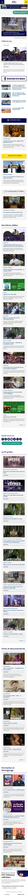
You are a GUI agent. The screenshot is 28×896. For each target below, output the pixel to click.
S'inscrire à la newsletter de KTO (12, 443)
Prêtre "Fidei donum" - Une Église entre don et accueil (13, 669)
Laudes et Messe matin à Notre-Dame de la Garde (13, 585)
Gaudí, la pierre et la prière (10, 723)
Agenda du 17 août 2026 (9, 294)
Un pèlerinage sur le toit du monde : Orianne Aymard (12, 844)
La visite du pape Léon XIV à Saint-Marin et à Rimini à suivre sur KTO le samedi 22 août (19, 87)
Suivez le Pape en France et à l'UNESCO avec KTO (19, 101)
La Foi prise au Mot (7, 814)
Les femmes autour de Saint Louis (11, 32)
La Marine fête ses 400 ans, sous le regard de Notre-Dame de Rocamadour (13, 63)
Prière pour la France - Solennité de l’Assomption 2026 (12, 343)
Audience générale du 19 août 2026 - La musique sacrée (13, 270)
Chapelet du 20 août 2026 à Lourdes (13, 634)
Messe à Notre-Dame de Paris (10, 469)
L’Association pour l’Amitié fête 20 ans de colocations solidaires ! (13, 368)
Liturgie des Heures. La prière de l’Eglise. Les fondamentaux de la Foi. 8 (14, 816)
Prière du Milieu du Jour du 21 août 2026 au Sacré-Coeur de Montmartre (13, 541)
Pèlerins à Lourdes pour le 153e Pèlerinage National (11, 318)
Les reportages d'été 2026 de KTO (18, 108)
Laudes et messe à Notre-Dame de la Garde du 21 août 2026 (13, 587)
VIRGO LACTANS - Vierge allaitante (12, 749)
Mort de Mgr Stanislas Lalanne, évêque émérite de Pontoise (19, 94)
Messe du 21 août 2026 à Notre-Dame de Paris (14, 472)
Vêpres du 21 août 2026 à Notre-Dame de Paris (13, 495)
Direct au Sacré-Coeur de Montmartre (12, 539)
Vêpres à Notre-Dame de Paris (10, 493)
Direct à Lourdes (7, 340)
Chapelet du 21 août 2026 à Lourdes (12, 518)
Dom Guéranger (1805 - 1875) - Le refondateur (12, 696)
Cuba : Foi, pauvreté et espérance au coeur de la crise (13, 177)
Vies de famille (7, 138)
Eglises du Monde (7, 174)
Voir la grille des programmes (20, 37)
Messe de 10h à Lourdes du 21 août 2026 (14, 564)
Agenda (5, 292)
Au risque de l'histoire (9, 210)
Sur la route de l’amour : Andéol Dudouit (13, 790)
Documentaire (6, 666)
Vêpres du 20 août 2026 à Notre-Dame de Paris (13, 611)
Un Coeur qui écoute (8, 787)
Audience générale (7, 267)
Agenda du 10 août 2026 (9, 417)
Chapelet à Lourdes (8, 516)
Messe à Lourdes (7, 562)
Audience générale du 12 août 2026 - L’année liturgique (13, 392)
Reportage (6, 45)
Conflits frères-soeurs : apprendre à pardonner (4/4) (13, 141)
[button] (24, 425)
